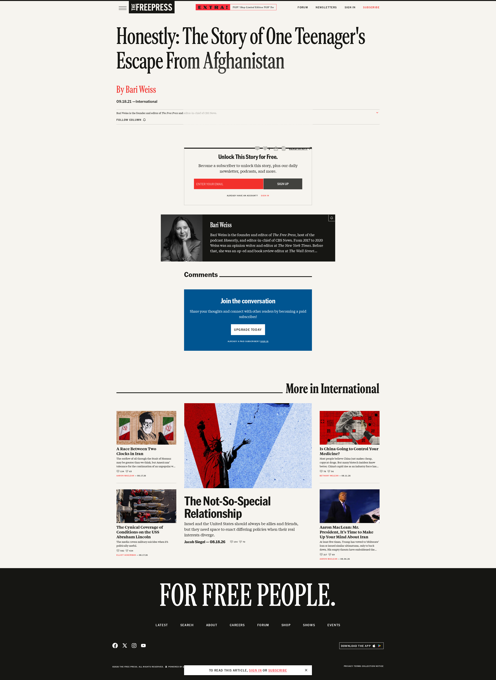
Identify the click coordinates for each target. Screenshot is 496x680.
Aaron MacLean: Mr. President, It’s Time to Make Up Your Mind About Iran (346, 532)
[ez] (123, 8)
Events (333, 625)
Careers (237, 625)
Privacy (348, 666)
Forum (303, 7)
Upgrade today (248, 330)
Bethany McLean (329, 475)
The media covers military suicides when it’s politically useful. (142, 543)
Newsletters (326, 7)
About (211, 625)
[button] (257, 148)
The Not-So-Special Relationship (227, 506)
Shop (286, 625)
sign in (255, 670)
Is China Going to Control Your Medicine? (349, 451)
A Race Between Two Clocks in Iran (136, 451)
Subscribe (371, 7)
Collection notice (373, 666)
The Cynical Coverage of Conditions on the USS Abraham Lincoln (139, 532)
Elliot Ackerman (126, 555)
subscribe (277, 670)
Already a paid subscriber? (248, 341)
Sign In (350, 7)
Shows (309, 625)
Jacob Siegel (194, 541)
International (146, 101)
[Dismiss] (306, 670)
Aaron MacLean (125, 475)
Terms (357, 666)
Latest (162, 625)
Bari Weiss (141, 90)
